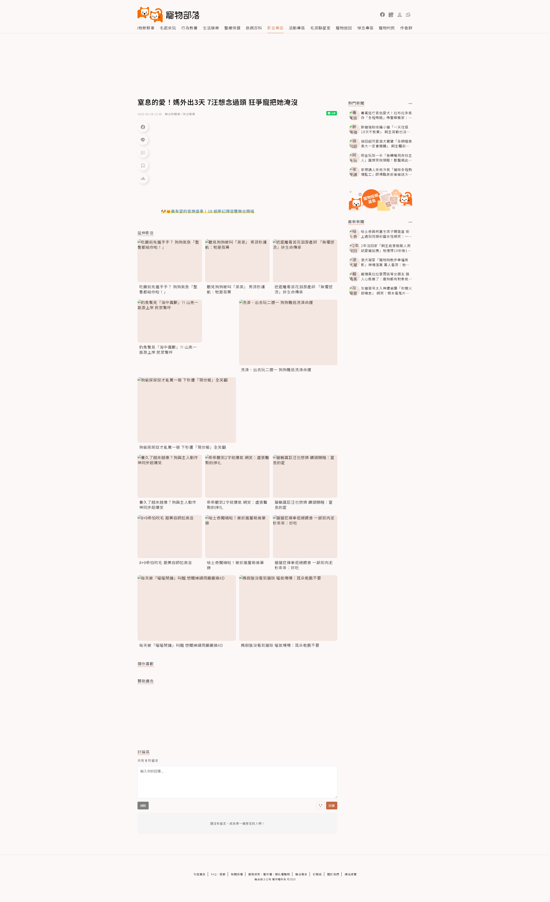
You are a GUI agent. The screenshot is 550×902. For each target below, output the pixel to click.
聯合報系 (301, 874)
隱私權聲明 (282, 874)
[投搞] (391, 14)
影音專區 (275, 28)
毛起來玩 (168, 28)
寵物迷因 (344, 28)
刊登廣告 (200, 874)
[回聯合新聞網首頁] (150, 14)
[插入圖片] (320, 805)
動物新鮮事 (144, 28)
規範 (143, 805)
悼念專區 (365, 28)
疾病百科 (254, 28)
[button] (382, 14)
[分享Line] (143, 139)
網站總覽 (351, 874)
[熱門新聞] (410, 103)
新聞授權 (237, 874)
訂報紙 (317, 874)
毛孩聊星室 (320, 28)
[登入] (399, 14)
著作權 (267, 874)
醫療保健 (232, 28)
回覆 (332, 805)
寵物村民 (387, 28)
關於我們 (333, 874)
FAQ (214, 874)
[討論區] (143, 152)
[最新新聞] (410, 222)
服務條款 (254, 874)
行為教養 (189, 28)
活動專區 (297, 28)
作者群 (406, 28)
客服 (223, 874)
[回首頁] (168, 14)
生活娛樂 (211, 28)
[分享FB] (143, 126)
